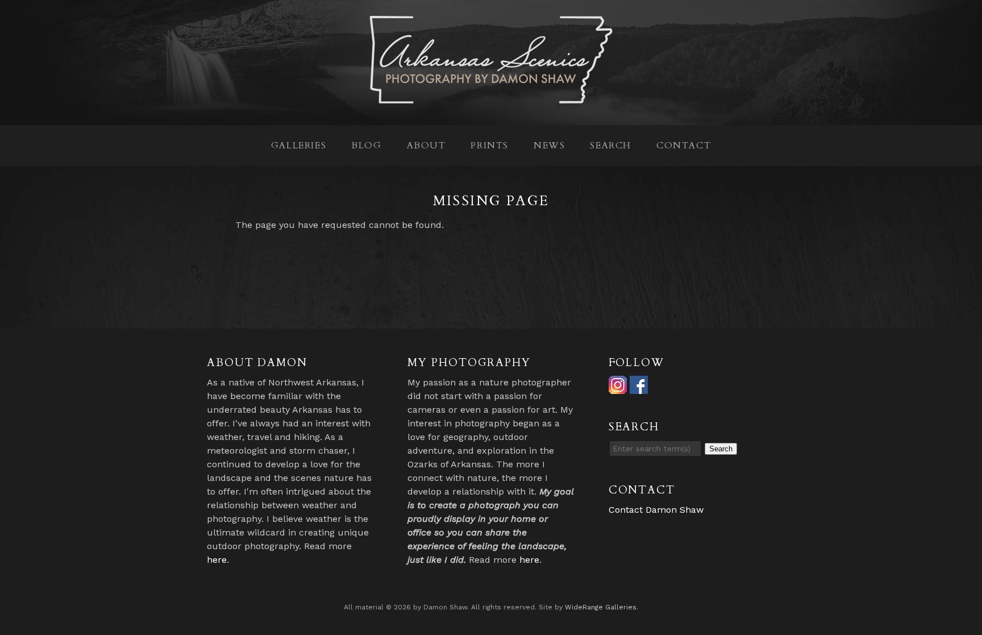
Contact (683, 145)
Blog (366, 145)
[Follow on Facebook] (639, 386)
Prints (490, 145)
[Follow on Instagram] (618, 386)
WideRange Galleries (600, 607)
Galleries (298, 145)
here (217, 559)
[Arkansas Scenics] (491, 98)
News (549, 145)
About (426, 145)
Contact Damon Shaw (656, 509)
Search (610, 145)
